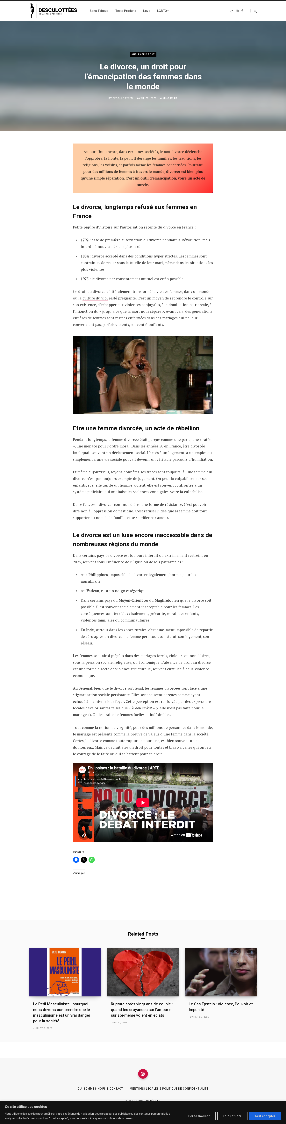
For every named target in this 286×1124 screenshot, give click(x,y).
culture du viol (95, 298)
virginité (124, 727)
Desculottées (123, 98)
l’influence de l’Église (124, 561)
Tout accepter (265, 1116)
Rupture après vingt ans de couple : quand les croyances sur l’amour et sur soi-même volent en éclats (142, 1010)
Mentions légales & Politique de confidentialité (169, 1088)
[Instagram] (143, 1074)
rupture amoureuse (142, 740)
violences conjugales (142, 304)
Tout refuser (232, 1116)
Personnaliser (199, 1116)
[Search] (253, 11)
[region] (143, 1112)
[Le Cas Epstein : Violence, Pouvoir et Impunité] (221, 972)
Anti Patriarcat (143, 54)
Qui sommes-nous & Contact (100, 1088)
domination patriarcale (188, 304)
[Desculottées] (54, 11)
